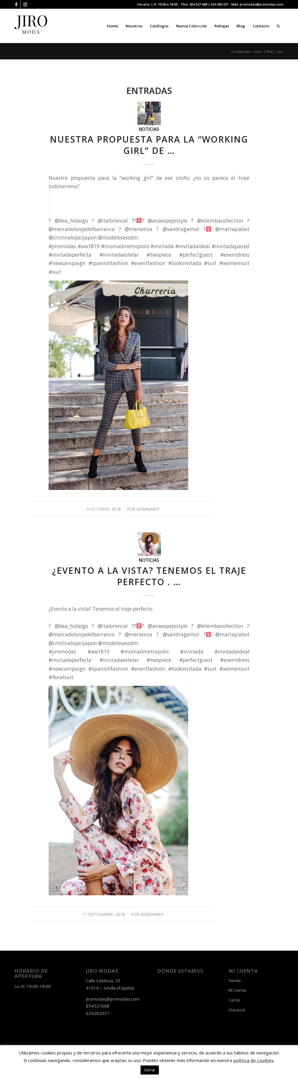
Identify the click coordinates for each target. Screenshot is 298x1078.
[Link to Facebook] (16, 4)
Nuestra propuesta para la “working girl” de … (149, 145)
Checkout (236, 1010)
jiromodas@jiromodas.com (261, 4)
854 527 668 (198, 4)
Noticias (149, 129)
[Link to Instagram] (25, 4)
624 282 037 (219, 4)
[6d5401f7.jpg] (149, 113)
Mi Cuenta (237, 990)
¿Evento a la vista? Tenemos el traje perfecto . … (149, 576)
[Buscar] (278, 26)
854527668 (97, 1006)
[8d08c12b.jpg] (149, 544)
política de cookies (253, 1060)
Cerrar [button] (149, 1069)
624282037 (97, 1013)
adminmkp (147, 509)
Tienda (234, 980)
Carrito (234, 1000)
